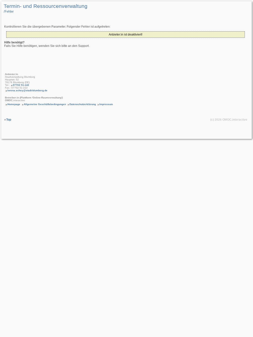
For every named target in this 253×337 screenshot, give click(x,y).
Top (8, 119)
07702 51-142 (21, 85)
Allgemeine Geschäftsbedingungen (45, 104)
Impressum (106, 104)
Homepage (13, 104)
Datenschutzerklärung (82, 104)
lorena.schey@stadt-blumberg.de (27, 90)
